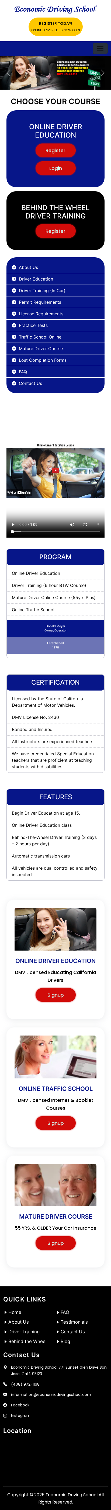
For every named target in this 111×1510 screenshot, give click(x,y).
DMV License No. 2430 (35, 717)
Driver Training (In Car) (42, 290)
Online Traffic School (33, 609)
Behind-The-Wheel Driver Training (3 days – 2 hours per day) (54, 840)
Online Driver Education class (42, 825)
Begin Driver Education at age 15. (46, 813)
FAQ (23, 371)
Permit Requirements (40, 302)
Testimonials (74, 1322)
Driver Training (24, 1331)
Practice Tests (33, 325)
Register (55, 150)
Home (14, 1312)
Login (55, 168)
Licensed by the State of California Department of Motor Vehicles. (47, 702)
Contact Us (30, 383)
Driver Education (36, 279)
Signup (55, 995)
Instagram (20, 1415)
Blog (65, 1341)
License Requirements (41, 313)
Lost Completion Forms (43, 360)
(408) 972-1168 (25, 1384)
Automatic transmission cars (41, 856)
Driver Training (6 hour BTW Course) (49, 585)
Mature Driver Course (41, 348)
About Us (28, 267)
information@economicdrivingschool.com (51, 1394)
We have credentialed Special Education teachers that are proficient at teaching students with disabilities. (53, 760)
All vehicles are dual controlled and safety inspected (55, 871)
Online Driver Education (36, 573)
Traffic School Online (40, 337)
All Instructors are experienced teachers (52, 741)
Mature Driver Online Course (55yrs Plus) (54, 597)
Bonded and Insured (32, 729)
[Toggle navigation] (100, 48)
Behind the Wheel (27, 1341)
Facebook (20, 1405)
